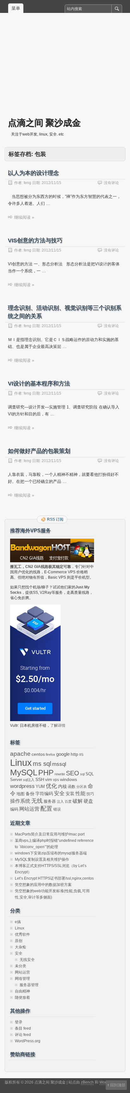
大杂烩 (20, 947)
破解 (78, 801)
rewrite (60, 774)
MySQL (23, 772)
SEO (72, 773)
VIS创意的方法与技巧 (35, 240)
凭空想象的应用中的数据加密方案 (43, 884)
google (63, 754)
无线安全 (27, 959)
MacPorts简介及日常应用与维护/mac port (50, 834)
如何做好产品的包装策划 (39, 451)
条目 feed (23, 1028)
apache (20, 753)
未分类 (20, 966)
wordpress (22, 786)
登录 (18, 1022)
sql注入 (28, 780)
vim (48, 779)
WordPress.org (27, 1041)
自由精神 (22, 991)
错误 (57, 809)
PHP (46, 773)
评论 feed (23, 1034)
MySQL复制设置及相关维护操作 (42, 859)
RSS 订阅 (55, 519)
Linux (21, 762)
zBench (87, 1082)
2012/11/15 (51, 183)
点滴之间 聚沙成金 (44, 122)
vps (56, 780)
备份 (30, 793)
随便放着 (22, 997)
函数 (71, 786)
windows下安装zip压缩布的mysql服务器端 (51, 853)
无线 (37, 801)
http (74, 754)
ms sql (42, 763)
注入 (60, 801)
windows (68, 779)
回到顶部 (117, 1085)
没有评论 (111, 183)
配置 (46, 808)
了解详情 (57, 725)
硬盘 (88, 801)
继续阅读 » (24, 217)
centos (38, 754)
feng (27, 183)
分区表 (81, 787)
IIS (81, 754)
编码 (14, 809)
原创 (18, 941)
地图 (20, 794)
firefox (50, 754)
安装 (70, 793)
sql (82, 774)
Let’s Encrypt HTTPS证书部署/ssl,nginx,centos (54, 878)
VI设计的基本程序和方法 (39, 383)
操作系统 (20, 801)
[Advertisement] (65, 70)
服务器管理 (29, 985)
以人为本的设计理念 (33, 173)
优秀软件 (22, 934)
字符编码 (44, 793)
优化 (51, 786)
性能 (80, 793)
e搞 (18, 922)
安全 (59, 793)
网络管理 (22, 978)
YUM (40, 786)
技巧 (90, 794)
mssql (59, 764)
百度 (68, 801)
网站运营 (29, 809)
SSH (39, 779)
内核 (62, 786)
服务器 (50, 801)
